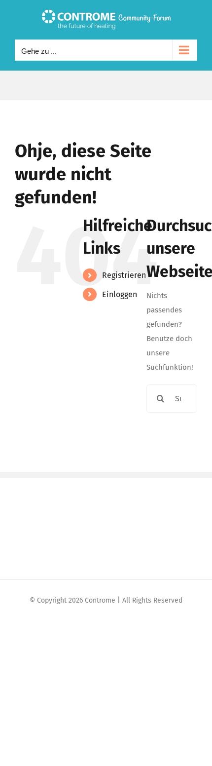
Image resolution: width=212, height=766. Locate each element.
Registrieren (124, 275)
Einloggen (119, 294)
